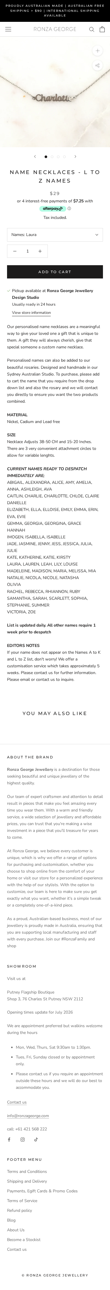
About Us (16, 1230)
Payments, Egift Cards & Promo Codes (42, 1191)
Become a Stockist (23, 1240)
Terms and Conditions (27, 1171)
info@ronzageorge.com (28, 1116)
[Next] (75, 156)
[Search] (91, 29)
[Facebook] (9, 1139)
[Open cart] (102, 29)
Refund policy (19, 1210)
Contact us (17, 1102)
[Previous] (35, 156)
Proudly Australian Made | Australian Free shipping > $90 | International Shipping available (55, 10)
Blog (11, 1220)
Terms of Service (22, 1201)
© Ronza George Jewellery (55, 1275)
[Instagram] (23, 1139)
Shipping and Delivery (27, 1181)
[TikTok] (36, 1139)
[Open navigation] (8, 29)
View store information (31, 312)
